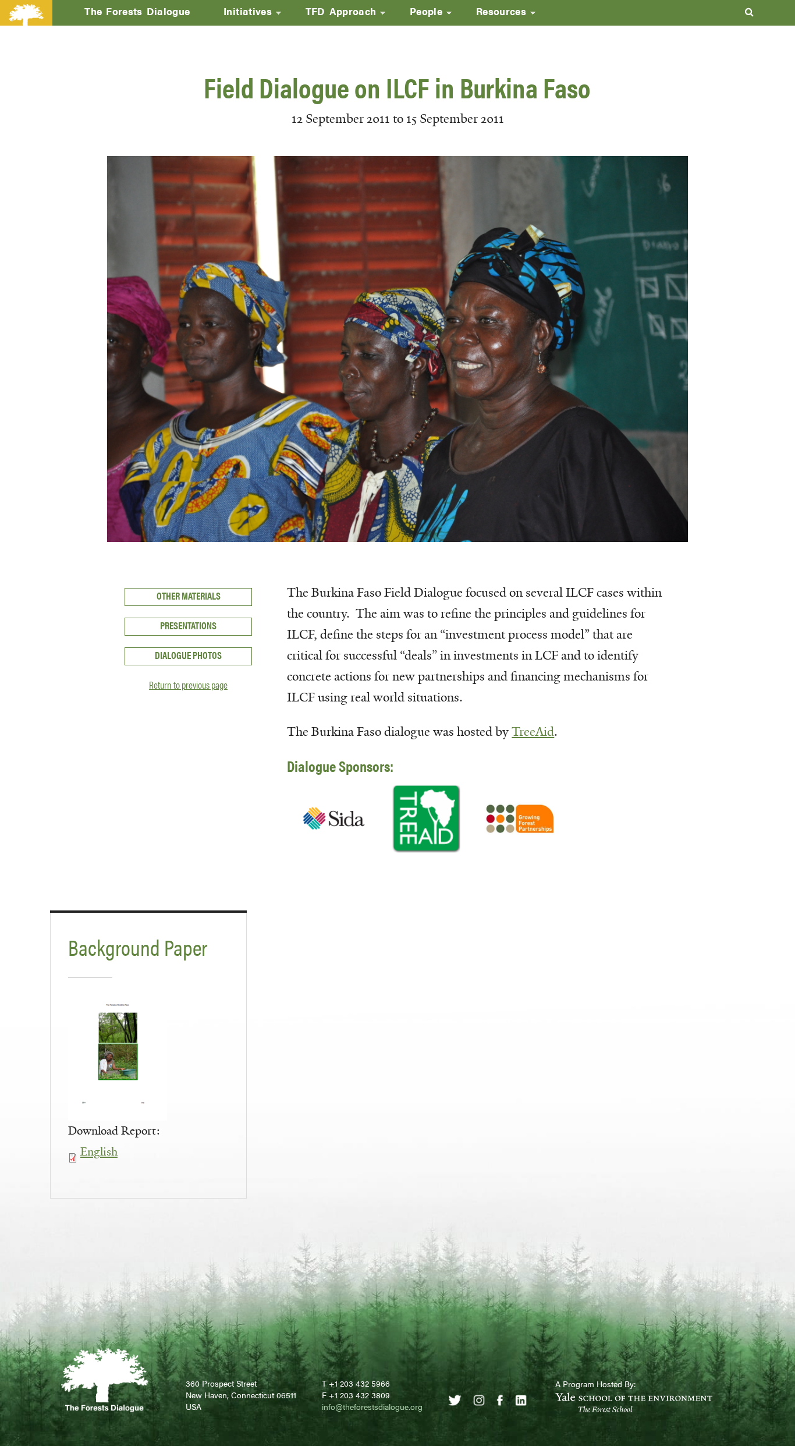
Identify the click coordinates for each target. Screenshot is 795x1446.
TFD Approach (333, 14)
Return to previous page (188, 685)
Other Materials (189, 595)
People (417, 14)
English (99, 1151)
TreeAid (533, 732)
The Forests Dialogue (137, 11)
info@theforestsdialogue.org (372, 1406)
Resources (492, 14)
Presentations (188, 625)
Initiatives (239, 14)
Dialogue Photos (188, 655)
